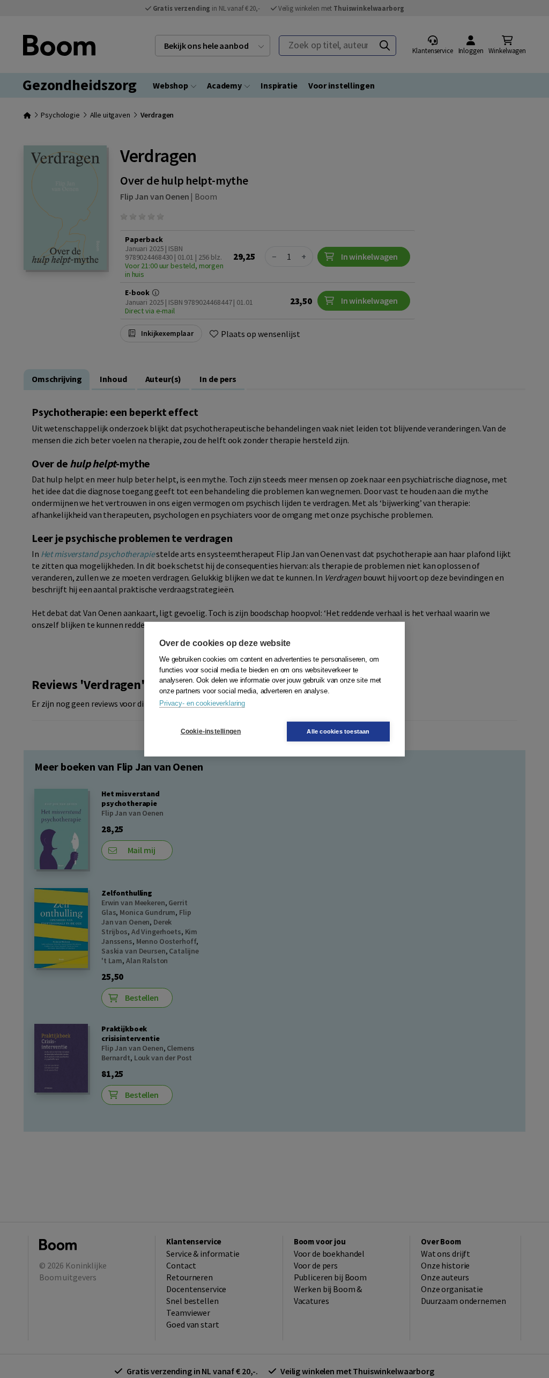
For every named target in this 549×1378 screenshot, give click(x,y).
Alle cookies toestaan (338, 731)
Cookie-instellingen (211, 731)
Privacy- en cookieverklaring (202, 703)
